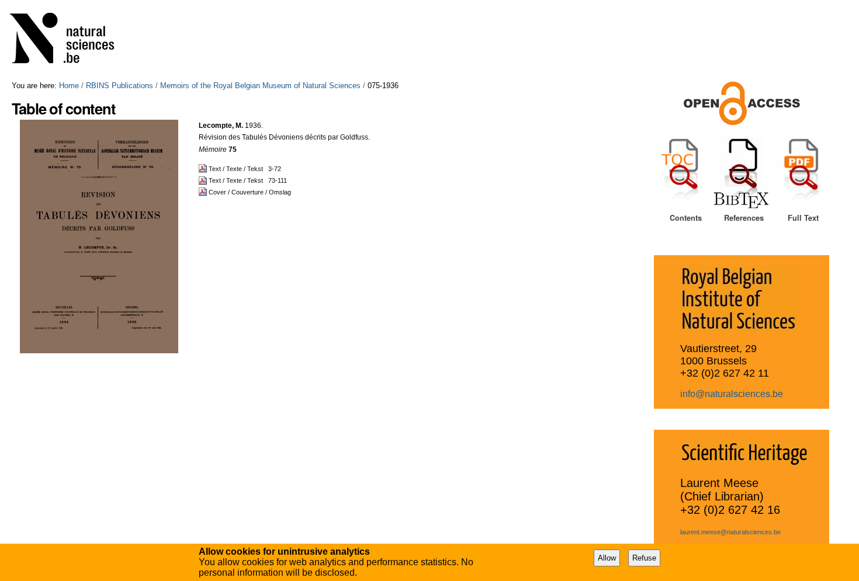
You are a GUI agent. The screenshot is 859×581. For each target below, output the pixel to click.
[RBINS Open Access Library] (69, 40)
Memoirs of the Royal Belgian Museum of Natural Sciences (260, 85)
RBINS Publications (119, 85)
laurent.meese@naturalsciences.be (730, 531)
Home (69, 85)
